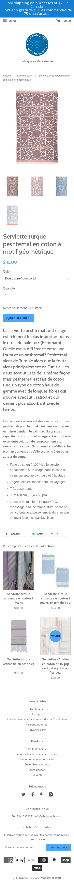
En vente (37, 775)
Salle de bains (25, 75)
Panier (66, 21)
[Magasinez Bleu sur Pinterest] (41, 795)
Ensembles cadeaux (37, 764)
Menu (12, 20)
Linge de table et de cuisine (37, 759)
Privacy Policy (37, 729)
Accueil (7, 75)
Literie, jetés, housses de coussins (37, 754)
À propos (37, 714)
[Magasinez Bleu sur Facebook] (32, 795)
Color (7, 271)
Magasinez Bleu (51, 877)
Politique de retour (37, 724)
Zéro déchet (37, 769)
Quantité (9, 288)
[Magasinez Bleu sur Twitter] (23, 795)
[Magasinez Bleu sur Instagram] (51, 795)
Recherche (37, 709)
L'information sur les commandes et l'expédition (37, 719)
